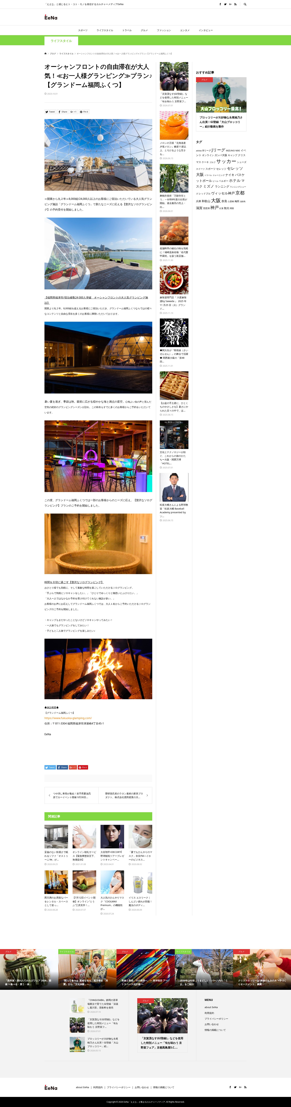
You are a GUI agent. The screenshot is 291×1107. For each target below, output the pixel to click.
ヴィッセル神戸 (223, 193)
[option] (29, 969)
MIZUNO (230, 150)
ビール (215, 181)
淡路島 (243, 201)
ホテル (235, 180)
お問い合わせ (212, 1024)
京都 (240, 193)
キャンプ (232, 155)
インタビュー (206, 30)
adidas (199, 150)
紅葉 (221, 208)
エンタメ (185, 30)
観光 (226, 208)
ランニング (222, 186)
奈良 (224, 201)
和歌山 (206, 201)
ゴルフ (212, 162)
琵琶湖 (206, 208)
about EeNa (211, 1007)
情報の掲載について (215, 1029)
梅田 (237, 201)
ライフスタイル (105, 30)
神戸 (214, 207)
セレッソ (221, 169)
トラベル (127, 30)
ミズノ (208, 186)
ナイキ (229, 175)
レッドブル (205, 193)
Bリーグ (206, 150)
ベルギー (223, 180)
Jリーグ (218, 150)
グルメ (144, 30)
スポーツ (83, 30)
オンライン (208, 155)
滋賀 (199, 208)
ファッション (164, 30)
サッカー (226, 161)
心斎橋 (231, 201)
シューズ (241, 162)
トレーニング (219, 175)
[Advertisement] (207, 17)
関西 (232, 208)
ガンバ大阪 (221, 155)
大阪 (216, 200)
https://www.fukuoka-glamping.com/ (68, 718)
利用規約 (209, 1013)
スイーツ (200, 168)
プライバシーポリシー (216, 1018)
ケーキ (205, 162)
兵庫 (198, 201)
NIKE (237, 150)
